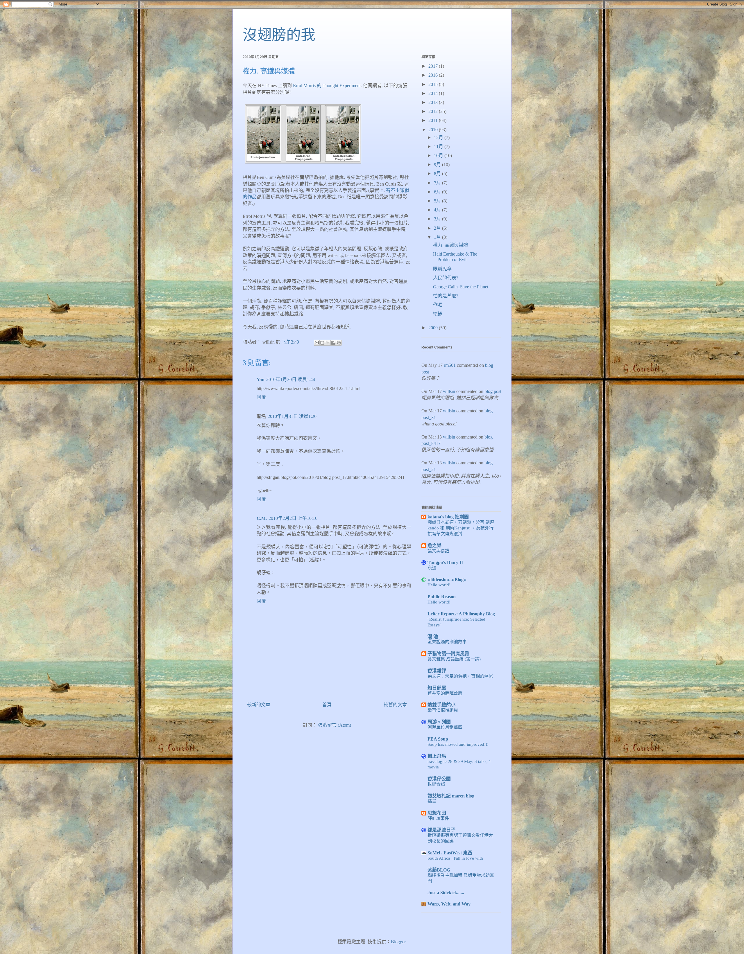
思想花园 (437, 813)
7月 (438, 182)
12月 (439, 137)
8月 (438, 173)
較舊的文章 (395, 704)
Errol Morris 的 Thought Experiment (327, 85)
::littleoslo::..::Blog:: (447, 579)
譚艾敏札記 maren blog (451, 795)
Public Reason (442, 596)
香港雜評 (437, 670)
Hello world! (439, 584)
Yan (260, 379)
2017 (433, 66)
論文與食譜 (438, 550)
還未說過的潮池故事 (447, 641)
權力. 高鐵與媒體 (450, 244)
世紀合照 (436, 783)
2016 (433, 75)
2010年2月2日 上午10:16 (293, 518)
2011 (433, 120)
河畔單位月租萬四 (445, 727)
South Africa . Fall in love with (455, 858)
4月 (438, 209)
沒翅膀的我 (279, 35)
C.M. (262, 518)
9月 (438, 164)
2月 (438, 228)
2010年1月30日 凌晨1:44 (290, 379)
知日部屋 (437, 687)
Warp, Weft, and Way (449, 903)
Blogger (398, 941)
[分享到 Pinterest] (339, 343)
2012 (433, 111)
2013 (433, 102)
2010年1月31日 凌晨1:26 (292, 416)
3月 (438, 218)
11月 (439, 146)
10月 (439, 155)
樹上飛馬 (437, 756)
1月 (438, 237)
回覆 (261, 397)
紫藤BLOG (439, 869)
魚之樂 (434, 545)
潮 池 (433, 636)
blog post (492, 391)
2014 (433, 93)
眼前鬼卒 (442, 268)
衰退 (432, 567)
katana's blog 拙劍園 (448, 516)
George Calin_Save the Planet (460, 286)
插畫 (432, 801)
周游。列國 (439, 721)
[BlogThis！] (322, 343)
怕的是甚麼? (445, 295)
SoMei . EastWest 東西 (450, 852)
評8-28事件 (438, 818)
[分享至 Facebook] (333, 343)
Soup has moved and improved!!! (458, 744)
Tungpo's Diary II (445, 562)
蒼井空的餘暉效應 (445, 693)
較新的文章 (258, 704)
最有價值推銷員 (443, 709)
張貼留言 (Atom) (334, 725)
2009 (433, 327)
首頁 (327, 704)
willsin (449, 391)
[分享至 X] (328, 343)
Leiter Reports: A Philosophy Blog (461, 613)
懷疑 (437, 313)
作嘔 (437, 304)
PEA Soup (438, 738)
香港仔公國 (439, 778)
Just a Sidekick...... (446, 892)
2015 (433, 84)
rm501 (450, 365)
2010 (433, 129)
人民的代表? (445, 277)
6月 (438, 191)
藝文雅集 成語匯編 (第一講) (454, 658)
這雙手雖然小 (441, 704)
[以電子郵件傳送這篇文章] (317, 343)
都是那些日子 (441, 829)
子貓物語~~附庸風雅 (448, 653)
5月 (438, 200)
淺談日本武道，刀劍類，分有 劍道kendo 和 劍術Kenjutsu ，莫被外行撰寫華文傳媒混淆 (461, 528)
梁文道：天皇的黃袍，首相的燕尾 (460, 675)
